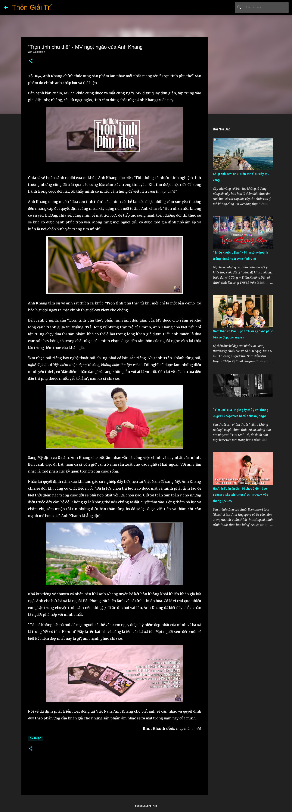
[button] (30, 61)
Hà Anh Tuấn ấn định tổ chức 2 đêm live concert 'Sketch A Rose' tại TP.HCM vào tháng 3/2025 (240, 495)
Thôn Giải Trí (32, 7)
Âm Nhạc (35, 738)
